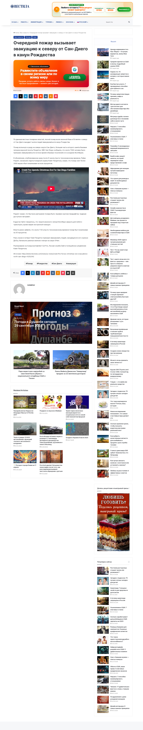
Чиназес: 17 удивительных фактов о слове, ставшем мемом (119, 689)
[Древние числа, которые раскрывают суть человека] (103, 322)
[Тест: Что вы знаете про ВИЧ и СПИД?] (103, 253)
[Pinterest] (36, 96)
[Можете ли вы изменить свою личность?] (103, 363)
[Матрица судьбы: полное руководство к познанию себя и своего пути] (103, 119)
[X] (21, 96)
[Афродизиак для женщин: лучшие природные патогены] (103, 171)
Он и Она (69, 22)
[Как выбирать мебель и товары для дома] (103, 277)
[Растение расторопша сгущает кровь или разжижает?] (103, 201)
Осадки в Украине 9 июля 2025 (77, 437)
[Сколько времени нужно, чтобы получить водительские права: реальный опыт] (103, 427)
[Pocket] (56, 96)
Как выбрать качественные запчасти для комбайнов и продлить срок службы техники (119, 440)
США (34, 37)
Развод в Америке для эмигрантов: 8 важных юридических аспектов (118, 629)
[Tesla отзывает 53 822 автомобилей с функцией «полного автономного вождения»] (25, 428)
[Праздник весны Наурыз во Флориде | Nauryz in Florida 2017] (25, 402)
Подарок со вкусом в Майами (50, 411)
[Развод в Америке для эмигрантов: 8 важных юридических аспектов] (103, 630)
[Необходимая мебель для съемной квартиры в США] (103, 233)
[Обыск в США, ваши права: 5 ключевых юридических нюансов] (103, 669)
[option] (51, 323)
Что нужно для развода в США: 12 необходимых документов (119, 181)
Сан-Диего (57, 263)
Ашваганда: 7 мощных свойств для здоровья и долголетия (119, 590)
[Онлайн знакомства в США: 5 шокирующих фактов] (103, 211)
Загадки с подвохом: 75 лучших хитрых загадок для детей (119, 393)
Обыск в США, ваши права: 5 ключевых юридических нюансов (118, 669)
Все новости (24, 33)
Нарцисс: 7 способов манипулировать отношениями (118, 129)
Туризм (49, 22)
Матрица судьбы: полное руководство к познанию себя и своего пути (119, 119)
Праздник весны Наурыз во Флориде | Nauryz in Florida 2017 (23, 413)
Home (17, 33)
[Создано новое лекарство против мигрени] (103, 354)
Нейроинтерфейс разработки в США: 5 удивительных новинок (118, 649)
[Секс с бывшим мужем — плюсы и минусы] (103, 191)
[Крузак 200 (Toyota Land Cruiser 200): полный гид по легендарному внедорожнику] (103, 372)
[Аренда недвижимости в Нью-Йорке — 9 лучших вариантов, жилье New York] (103, 52)
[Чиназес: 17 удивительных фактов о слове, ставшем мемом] (103, 690)
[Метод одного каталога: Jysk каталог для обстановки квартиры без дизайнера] (103, 107)
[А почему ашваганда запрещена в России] (103, 344)
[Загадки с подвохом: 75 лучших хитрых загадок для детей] (103, 394)
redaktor (31, 285)
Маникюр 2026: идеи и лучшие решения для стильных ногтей (118, 242)
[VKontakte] (46, 96)
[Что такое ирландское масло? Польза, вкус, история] (103, 404)
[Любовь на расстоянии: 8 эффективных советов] (103, 474)
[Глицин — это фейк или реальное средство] (103, 385)
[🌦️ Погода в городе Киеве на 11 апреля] (25, 456)
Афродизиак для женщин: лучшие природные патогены (119, 170)
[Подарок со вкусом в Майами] (51, 402)
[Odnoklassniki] (51, 96)
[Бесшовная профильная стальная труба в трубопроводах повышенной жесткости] (103, 332)
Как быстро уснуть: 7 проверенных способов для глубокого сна (119, 86)
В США (14, 22)
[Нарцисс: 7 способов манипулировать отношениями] (103, 129)
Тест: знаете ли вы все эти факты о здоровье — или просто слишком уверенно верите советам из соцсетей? (119, 263)
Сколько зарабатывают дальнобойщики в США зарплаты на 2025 (119, 619)
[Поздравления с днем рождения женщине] (103, 700)
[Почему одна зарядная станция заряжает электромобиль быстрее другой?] (103, 295)
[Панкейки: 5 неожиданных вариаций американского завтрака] (103, 149)
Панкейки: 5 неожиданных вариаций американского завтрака (119, 148)
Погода (28, 37)
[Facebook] (16, 96)
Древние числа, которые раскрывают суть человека (119, 321)
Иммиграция (36, 22)
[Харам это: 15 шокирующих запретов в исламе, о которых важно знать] (103, 75)
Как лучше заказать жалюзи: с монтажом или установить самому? (119, 463)
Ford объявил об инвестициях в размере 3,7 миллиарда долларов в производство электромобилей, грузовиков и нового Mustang (51, 440)
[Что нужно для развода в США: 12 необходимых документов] (103, 181)
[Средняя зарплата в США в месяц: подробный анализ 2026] (103, 65)
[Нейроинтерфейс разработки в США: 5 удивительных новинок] (103, 650)
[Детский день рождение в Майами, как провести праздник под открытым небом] (103, 221)
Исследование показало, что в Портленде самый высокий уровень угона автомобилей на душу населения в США (119, 309)
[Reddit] (41, 96)
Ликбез (59, 22)
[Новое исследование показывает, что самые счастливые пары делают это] (103, 414)
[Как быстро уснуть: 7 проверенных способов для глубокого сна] (103, 87)
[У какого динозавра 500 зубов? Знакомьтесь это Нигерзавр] (103, 453)
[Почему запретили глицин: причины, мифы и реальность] (103, 97)
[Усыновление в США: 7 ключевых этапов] (103, 140)
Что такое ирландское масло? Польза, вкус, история (118, 403)
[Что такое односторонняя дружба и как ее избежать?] (103, 640)
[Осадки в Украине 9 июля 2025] (77, 428)
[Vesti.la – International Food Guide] (19, 6)
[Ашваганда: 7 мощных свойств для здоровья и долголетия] (103, 591)
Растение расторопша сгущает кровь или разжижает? (118, 200)
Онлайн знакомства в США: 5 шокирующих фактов (118, 210)
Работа (24, 22)
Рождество (43, 263)
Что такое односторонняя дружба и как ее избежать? (119, 639)
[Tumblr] (31, 96)
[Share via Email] (68, 273)
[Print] (73, 273)
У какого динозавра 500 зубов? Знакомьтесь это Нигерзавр (119, 453)
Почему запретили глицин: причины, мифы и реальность (119, 96)
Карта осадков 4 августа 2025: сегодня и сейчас (34, 323)
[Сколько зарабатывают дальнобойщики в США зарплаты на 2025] (103, 620)
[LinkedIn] (26, 96)
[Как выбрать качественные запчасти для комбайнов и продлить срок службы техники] (103, 439)
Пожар (30, 263)
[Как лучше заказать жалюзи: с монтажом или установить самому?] (103, 463)
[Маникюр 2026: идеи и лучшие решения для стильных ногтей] (103, 243)
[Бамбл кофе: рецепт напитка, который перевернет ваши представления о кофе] (103, 159)
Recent (113, 42)
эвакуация (71, 263)
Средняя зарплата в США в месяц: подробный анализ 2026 (119, 64)
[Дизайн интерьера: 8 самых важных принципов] (103, 286)
